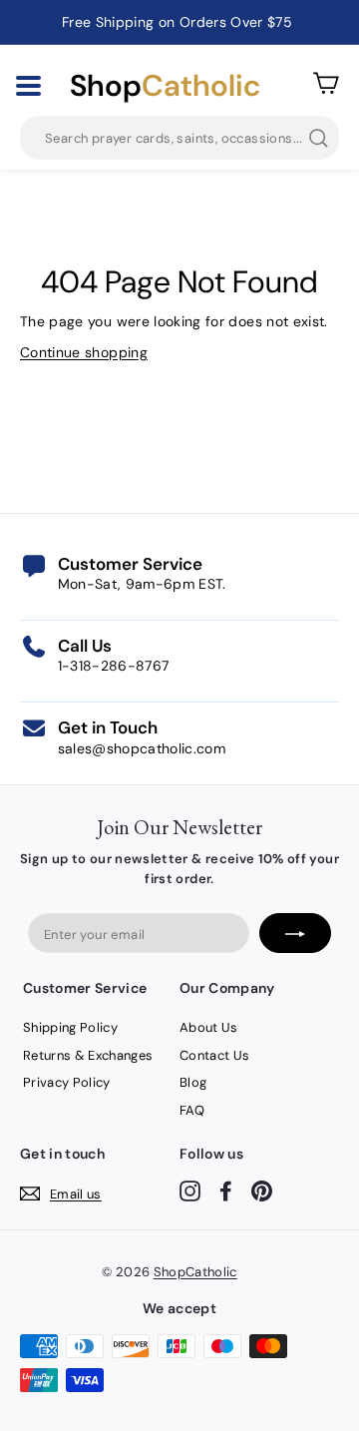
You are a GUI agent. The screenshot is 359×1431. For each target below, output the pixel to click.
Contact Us (215, 1055)
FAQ (192, 1110)
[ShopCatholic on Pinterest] (261, 1190)
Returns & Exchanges (88, 1055)
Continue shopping (84, 352)
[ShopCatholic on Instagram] (190, 1190)
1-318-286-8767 (114, 666)
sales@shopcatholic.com (142, 748)
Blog (193, 1082)
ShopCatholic (195, 1271)
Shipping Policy (70, 1027)
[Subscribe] (295, 933)
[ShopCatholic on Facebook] (225, 1190)
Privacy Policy (67, 1082)
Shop (165, 86)
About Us (209, 1027)
